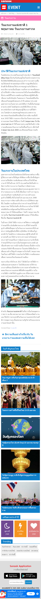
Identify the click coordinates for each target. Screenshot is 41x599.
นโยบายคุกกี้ (22, 596)
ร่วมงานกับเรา (28, 582)
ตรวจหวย (34, 551)
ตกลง (30, 593)
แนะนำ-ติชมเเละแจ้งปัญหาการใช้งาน (16, 582)
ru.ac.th (14, 328)
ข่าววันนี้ (24, 547)
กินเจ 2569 (16, 547)
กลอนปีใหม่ (33, 547)
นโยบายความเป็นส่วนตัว (12, 596)
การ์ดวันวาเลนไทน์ (8, 551)
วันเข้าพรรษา (6, 547)
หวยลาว (4, 554)
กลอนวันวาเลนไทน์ (23, 551)
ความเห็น (21, 34)
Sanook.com (6, 1)
